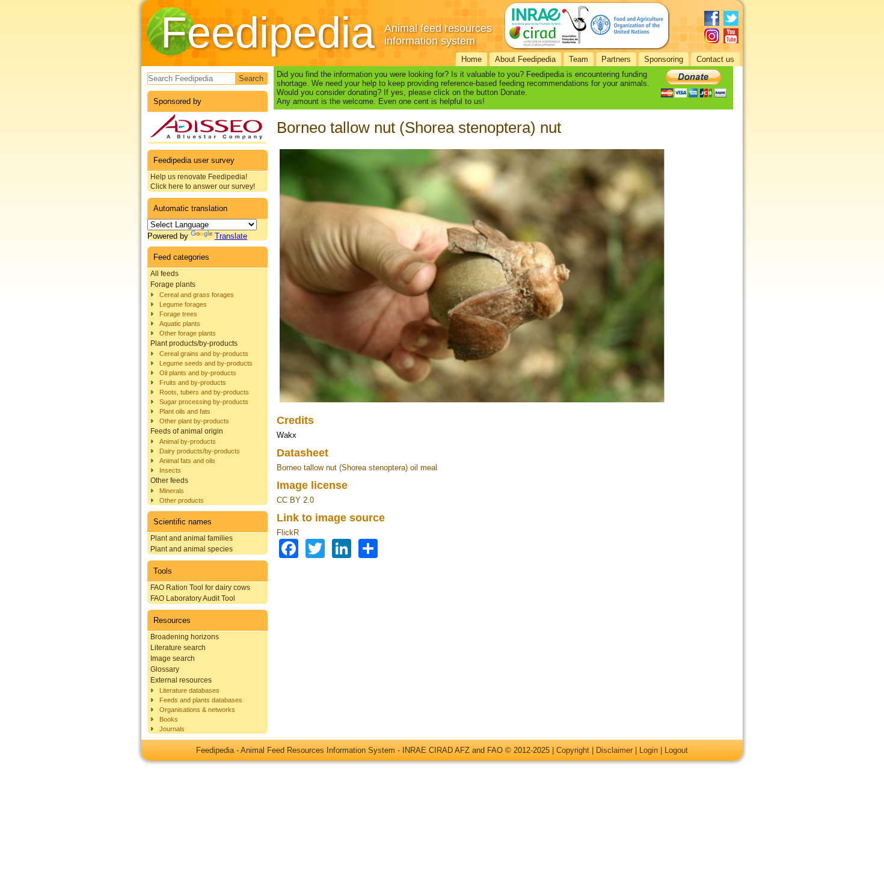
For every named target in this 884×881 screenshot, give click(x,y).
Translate (231, 236)
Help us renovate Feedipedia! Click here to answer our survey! (202, 182)
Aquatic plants (179, 323)
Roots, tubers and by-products (204, 392)
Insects (170, 470)
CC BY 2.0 (295, 500)
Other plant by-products (194, 421)
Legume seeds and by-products (206, 363)
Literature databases (189, 690)
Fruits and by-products (192, 382)
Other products (181, 500)
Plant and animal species (191, 549)
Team (578, 59)
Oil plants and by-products (197, 372)
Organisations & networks (197, 709)
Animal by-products (187, 441)
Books (168, 719)
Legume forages (183, 304)
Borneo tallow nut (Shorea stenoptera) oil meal (357, 467)
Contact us (715, 59)
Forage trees (178, 314)
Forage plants (172, 284)
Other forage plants (187, 333)
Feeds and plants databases (200, 700)
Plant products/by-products (194, 343)
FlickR (288, 532)
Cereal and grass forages (196, 294)
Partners (616, 59)
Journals (172, 728)
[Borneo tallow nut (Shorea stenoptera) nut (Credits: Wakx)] (472, 402)
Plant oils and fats (184, 411)
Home (471, 59)
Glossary (164, 669)
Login (648, 750)
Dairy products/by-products (199, 451)
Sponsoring (663, 59)
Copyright (572, 750)
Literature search (178, 647)
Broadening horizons (184, 637)
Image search (172, 658)
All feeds (164, 273)
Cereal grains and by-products (203, 353)
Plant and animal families (191, 538)
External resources (181, 680)
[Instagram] (711, 35)
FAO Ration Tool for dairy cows (200, 587)
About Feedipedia (525, 59)
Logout (676, 750)
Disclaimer (614, 750)
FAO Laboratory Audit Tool (192, 598)
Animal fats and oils (187, 460)
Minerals (171, 490)
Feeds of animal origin (186, 431)
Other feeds (169, 480)
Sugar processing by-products (203, 401)
